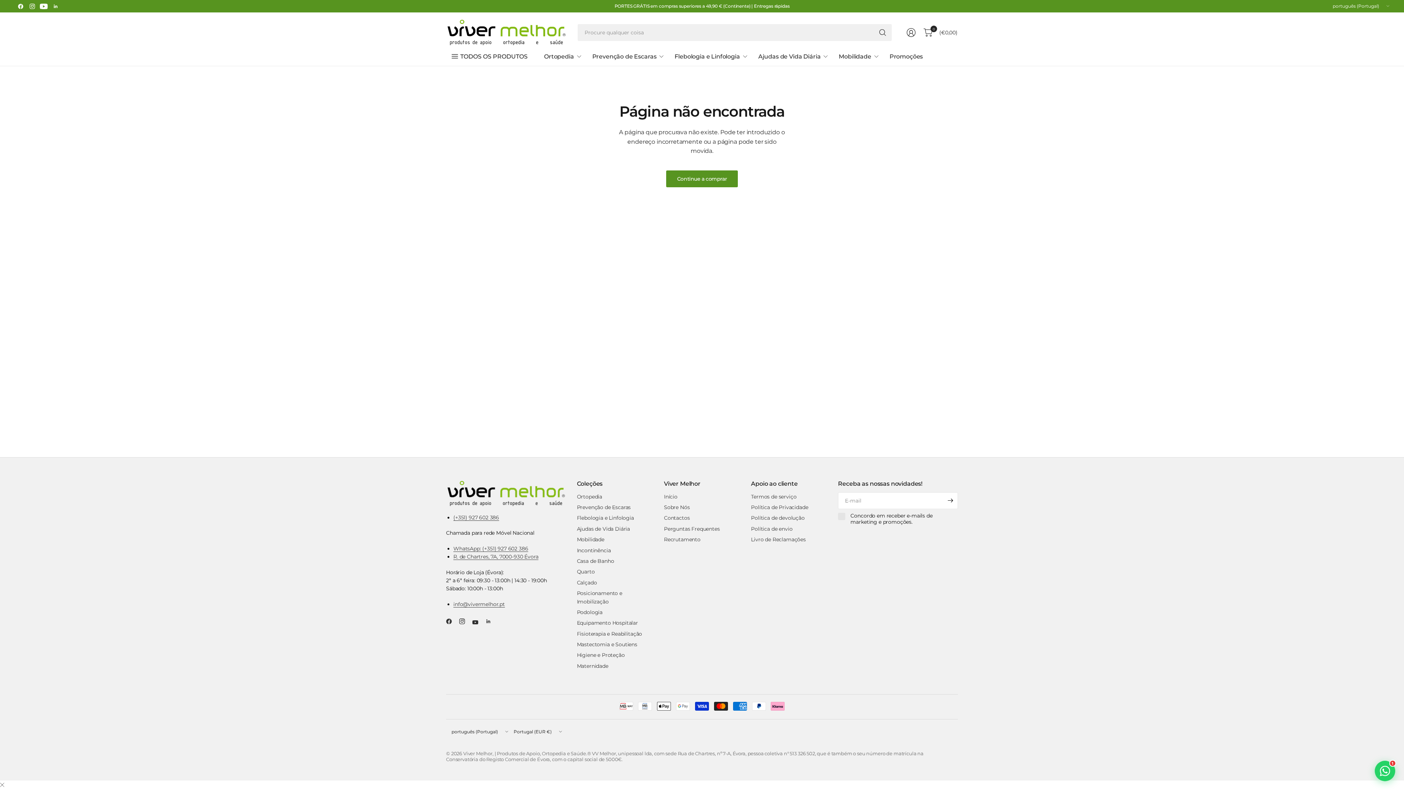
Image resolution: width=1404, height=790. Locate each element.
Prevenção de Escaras (604, 507)
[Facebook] (20, 6)
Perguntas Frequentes (692, 529)
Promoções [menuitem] (906, 56)
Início (671, 496)
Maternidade (592, 666)
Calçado (587, 582)
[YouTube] (44, 6)
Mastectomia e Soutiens (607, 644)
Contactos (677, 518)
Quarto (586, 571)
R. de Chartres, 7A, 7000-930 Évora (496, 556)
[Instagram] (32, 6)
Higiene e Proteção (601, 655)
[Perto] (2, 785)
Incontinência (594, 550)
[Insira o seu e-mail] (950, 500)
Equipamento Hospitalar (607, 623)
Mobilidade (590, 539)
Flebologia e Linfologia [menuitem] (707, 56)
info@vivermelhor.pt (479, 604)
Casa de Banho (595, 561)
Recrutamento (682, 539)
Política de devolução (778, 518)
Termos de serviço (773, 496)
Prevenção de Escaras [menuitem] (624, 56)
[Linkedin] (55, 6)
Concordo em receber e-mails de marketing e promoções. (891, 519)
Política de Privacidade (779, 507)
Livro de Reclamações (778, 539)
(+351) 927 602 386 (476, 517)
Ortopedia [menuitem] (559, 56)
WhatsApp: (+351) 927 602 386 (490, 548)
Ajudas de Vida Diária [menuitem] (789, 56)
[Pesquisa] (882, 32)
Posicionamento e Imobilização (599, 597)
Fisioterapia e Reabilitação (609, 634)
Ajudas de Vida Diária (603, 529)
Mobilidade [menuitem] (855, 56)
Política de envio (771, 529)
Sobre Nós (677, 507)
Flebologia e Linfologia (605, 518)
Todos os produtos (494, 56)
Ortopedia (590, 496)
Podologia (590, 612)
